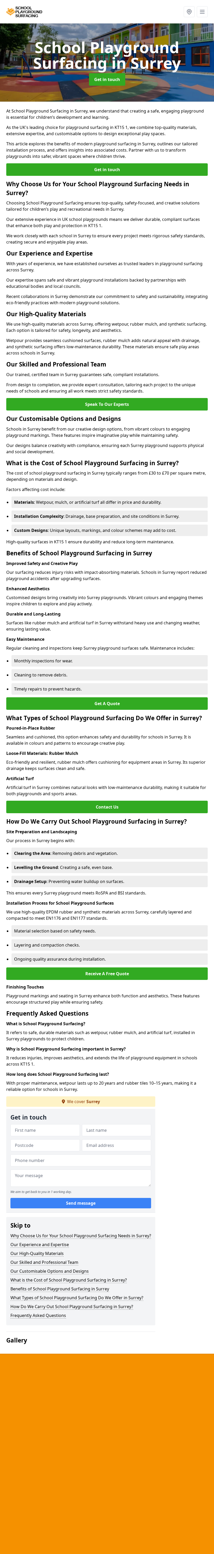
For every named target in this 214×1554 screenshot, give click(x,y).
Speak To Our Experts (107, 404)
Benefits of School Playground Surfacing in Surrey (59, 1289)
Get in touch (107, 79)
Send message (81, 1203)
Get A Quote (107, 703)
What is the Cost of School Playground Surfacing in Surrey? (68, 1280)
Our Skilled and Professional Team (44, 1262)
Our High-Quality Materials (37, 1253)
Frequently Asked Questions (38, 1315)
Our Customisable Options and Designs (49, 1271)
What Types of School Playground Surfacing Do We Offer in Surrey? (76, 1298)
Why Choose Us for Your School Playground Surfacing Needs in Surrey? (80, 1236)
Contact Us (107, 807)
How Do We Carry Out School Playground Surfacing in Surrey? (71, 1306)
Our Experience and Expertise (39, 1244)
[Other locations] (189, 11)
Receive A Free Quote (107, 974)
